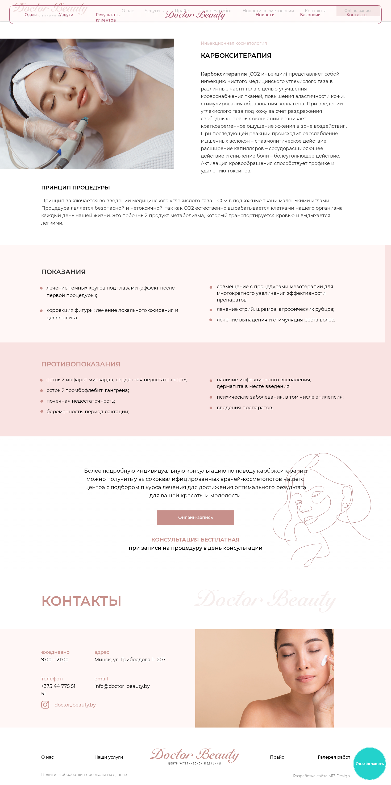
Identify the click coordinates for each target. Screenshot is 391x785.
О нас (31, 14)
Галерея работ (334, 757)
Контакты (357, 14)
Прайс (277, 757)
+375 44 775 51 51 (58, 686)
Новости (265, 14)
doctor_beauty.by (75, 705)
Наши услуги (108, 757)
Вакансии (310, 14)
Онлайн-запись (195, 517)
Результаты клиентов (108, 17)
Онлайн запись (370, 764)
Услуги (66, 14)
